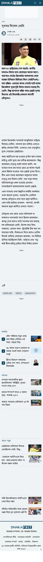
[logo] (12, 2)
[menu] (39, 2)
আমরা (20, 541)
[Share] (21, 39)
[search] (35, 2)
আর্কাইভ (27, 541)
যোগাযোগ (36, 537)
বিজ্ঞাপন (35, 541)
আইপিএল (18, 293)
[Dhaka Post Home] (21, 527)
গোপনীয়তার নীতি (9, 537)
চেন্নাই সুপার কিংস (30, 293)
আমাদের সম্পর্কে (11, 541)
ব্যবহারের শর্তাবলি (24, 537)
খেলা (3, 22)
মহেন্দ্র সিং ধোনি (7, 293)
